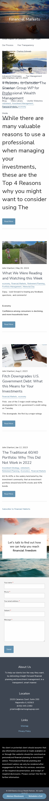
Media (5, 113)
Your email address (19, 601)
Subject (14, 610)
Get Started (7, 88)
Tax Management (34, 76)
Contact (5, 119)
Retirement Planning (36, 283)
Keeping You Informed (31, 82)
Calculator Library (10, 107)
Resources (7, 94)
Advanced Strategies (12, 76)
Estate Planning (9, 82)
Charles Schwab (24, 51)
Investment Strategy (10, 468)
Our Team (35, 39)
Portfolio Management (11, 286)
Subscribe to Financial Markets (16, 509)
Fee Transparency (26, 45)
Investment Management (13, 70)
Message (15, 620)
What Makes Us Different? (14, 39)
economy (6, 283)
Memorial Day (28, 286)
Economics (25, 471)
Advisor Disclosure (15, 796)
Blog (4, 100)
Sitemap (24, 726)
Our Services (8, 57)
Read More (8, 221)
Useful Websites (35, 100)
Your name (16, 583)
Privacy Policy (24, 731)
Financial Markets (18, 283)
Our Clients (7, 51)
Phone (14, 592)
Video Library (17, 100)
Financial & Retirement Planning (16, 63)
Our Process (7, 45)
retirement (25, 468)
